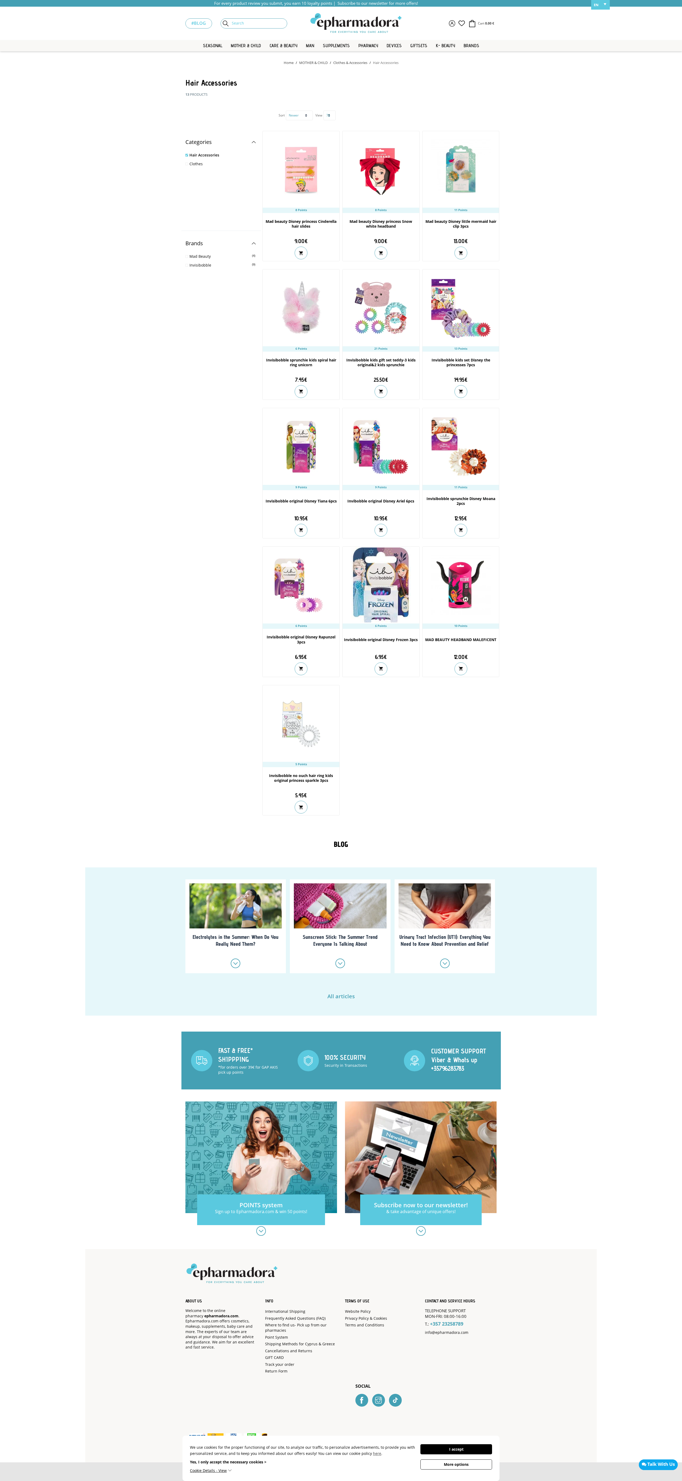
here (377, 1453)
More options (456, 1464)
